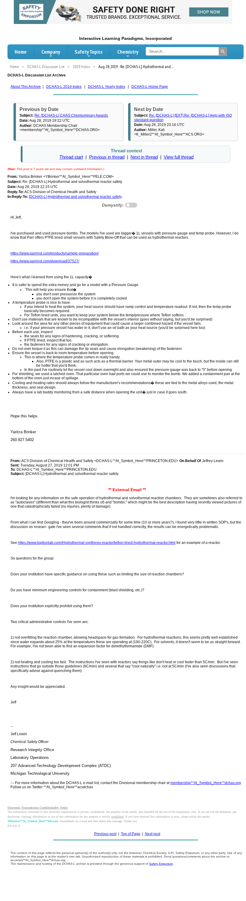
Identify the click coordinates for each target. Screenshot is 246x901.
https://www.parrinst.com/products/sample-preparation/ (54, 253)
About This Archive (25, 87)
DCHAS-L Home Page (149, 87)
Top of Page (130, 834)
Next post (152, 834)
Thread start (71, 157)
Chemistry (127, 51)
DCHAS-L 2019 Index (64, 87)
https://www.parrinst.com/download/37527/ (44, 261)
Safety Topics (89, 51)
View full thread (179, 157)
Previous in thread (106, 157)
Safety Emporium (161, 863)
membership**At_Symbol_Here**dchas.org (205, 783)
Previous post (105, 834)
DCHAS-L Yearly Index (106, 87)
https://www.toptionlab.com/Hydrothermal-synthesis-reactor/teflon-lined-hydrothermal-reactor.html (97, 543)
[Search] (223, 51)
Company (50, 51)
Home (21, 51)
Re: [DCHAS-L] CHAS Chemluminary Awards (71, 115)
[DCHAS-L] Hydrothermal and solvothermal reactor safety (75, 197)
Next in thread (144, 157)
